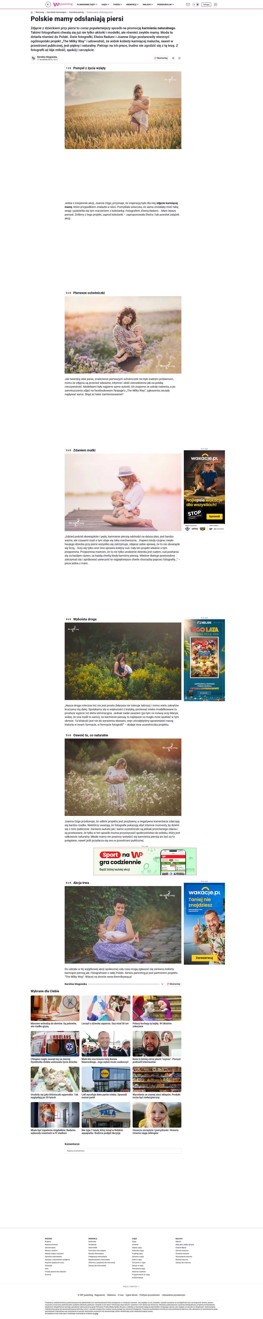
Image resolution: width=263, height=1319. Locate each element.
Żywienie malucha (182, 1254)
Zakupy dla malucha (183, 1263)
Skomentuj (162, 58)
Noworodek (92, 1248)
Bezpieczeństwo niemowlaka (99, 1260)
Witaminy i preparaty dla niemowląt (101, 1263)
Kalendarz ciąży (138, 1251)
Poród (116, 4)
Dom (46, 1269)
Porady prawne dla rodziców (55, 1272)
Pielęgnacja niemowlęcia (97, 1257)
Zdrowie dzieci (50, 1248)
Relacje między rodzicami (54, 1254)
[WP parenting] (65, 4)
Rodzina (48, 1242)
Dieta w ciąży (137, 1260)
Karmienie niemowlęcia (97, 1251)
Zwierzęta (48, 1266)
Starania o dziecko (139, 1272)
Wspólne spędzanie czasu (54, 1263)
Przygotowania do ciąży (141, 1275)
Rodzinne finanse (51, 1245)
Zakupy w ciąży (137, 1266)
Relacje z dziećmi (51, 1251)
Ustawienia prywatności (173, 1295)
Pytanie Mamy (181, 1248)
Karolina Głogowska (47, 57)
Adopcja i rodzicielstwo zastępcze (57, 1260)
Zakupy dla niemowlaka (97, 1266)
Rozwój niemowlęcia (96, 1254)
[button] (195, 4)
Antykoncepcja (137, 1278)
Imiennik (135, 1245)
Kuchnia (48, 1275)
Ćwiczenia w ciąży (138, 1263)
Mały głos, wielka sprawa (185, 1245)
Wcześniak (92, 1245)
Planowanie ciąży (86, 4)
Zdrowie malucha (182, 1251)
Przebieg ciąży (137, 1254)
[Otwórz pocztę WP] (188, 4)
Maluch (147, 4)
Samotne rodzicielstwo (53, 1257)
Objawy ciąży (137, 1248)
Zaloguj (206, 4)
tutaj (96, 1313)
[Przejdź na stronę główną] (48, 6)
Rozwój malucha (182, 1260)
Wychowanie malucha (184, 1257)
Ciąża (104, 4)
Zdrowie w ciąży (138, 1257)
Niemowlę (131, 4)
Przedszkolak (164, 4)
